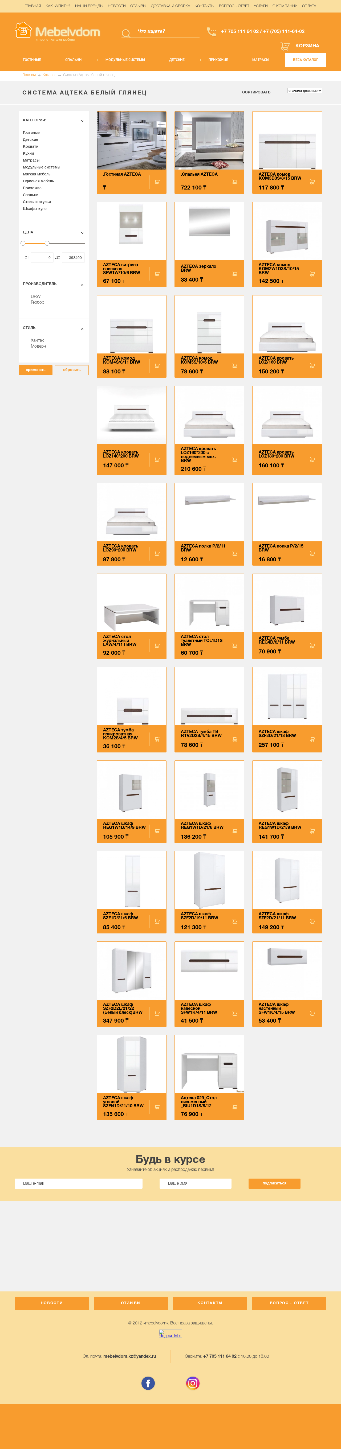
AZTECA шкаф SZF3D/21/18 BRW (277, 734)
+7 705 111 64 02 (240, 32)
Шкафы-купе (35, 209)
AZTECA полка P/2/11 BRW (203, 548)
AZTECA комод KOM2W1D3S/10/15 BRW (279, 269)
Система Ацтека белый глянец (89, 75)
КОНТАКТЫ (204, 6)
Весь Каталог (305, 60)
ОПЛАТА (309, 6)
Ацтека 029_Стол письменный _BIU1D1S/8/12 (199, 1102)
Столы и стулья (37, 202)
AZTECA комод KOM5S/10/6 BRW (199, 360)
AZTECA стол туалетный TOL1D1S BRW (201, 641)
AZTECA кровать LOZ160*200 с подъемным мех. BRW (198, 455)
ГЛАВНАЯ (33, 6)
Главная (29, 75)
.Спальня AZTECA (199, 174)
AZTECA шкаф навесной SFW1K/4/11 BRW (199, 1009)
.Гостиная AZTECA (122, 174)
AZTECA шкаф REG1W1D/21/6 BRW (202, 826)
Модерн (38, 346)
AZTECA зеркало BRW (198, 269)
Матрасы (260, 60)
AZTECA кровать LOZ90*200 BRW (120, 548)
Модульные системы (125, 60)
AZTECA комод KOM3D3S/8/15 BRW (280, 176)
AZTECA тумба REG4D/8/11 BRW (277, 640)
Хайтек (37, 341)
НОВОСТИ (117, 6)
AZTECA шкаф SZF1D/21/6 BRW (120, 916)
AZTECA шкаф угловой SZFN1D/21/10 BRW (123, 1102)
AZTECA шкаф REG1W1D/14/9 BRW (124, 826)
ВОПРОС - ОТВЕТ (234, 6)
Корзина (307, 46)
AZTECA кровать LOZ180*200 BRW (276, 454)
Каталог (49, 75)
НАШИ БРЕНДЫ (89, 6)
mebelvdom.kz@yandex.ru (129, 1357)
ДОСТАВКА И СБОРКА (170, 6)
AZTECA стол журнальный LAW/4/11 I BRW (119, 641)
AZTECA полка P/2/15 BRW (281, 548)
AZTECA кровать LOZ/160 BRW (276, 360)
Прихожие (218, 60)
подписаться (274, 1183)
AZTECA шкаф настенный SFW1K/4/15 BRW (277, 1009)
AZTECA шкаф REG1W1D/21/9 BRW (280, 826)
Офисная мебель (38, 181)
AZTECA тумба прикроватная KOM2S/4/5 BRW (120, 734)
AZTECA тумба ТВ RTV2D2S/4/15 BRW (201, 734)
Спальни (73, 60)
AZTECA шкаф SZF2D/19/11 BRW (199, 916)
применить (36, 370)
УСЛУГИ (261, 6)
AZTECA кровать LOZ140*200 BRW (121, 454)
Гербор (37, 302)
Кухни (28, 153)
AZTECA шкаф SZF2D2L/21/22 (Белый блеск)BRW (123, 1009)
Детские (177, 60)
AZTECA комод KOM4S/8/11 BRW (121, 360)
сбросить (72, 370)
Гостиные (32, 60)
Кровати (30, 147)
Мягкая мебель (37, 174)
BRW (36, 297)
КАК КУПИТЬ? (58, 6)
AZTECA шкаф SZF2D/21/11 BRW (277, 916)
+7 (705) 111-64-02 (283, 32)
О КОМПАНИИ (285, 6)
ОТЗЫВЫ (138, 6)
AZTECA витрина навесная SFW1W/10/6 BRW (121, 269)
